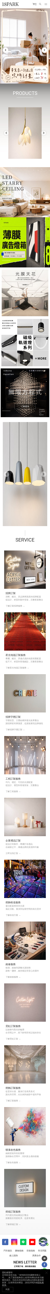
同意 (8, 1289)
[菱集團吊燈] (25, 474)
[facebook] (44, 1265)
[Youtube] (32, 1242)
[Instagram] (14, 1242)
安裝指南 (31, 1250)
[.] (25, 192)
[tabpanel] (25, 46)
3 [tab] (21, 77)
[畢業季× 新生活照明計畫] (25, 46)
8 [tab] (35, 77)
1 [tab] (15, 77)
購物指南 (19, 1250)
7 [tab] (32, 77)
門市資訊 (8, 1250)
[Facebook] (5, 1242)
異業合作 (36, 1255)
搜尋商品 (40, 4)
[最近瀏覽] (44, 1258)
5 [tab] (26, 77)
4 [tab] (24, 77)
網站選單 (46, 4)
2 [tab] (18, 77)
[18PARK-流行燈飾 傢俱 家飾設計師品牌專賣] (10, 4)
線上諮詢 (13, 1255)
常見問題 (42, 1250)
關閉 (46, 1272)
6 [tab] (29, 77)
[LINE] (23, 1242)
